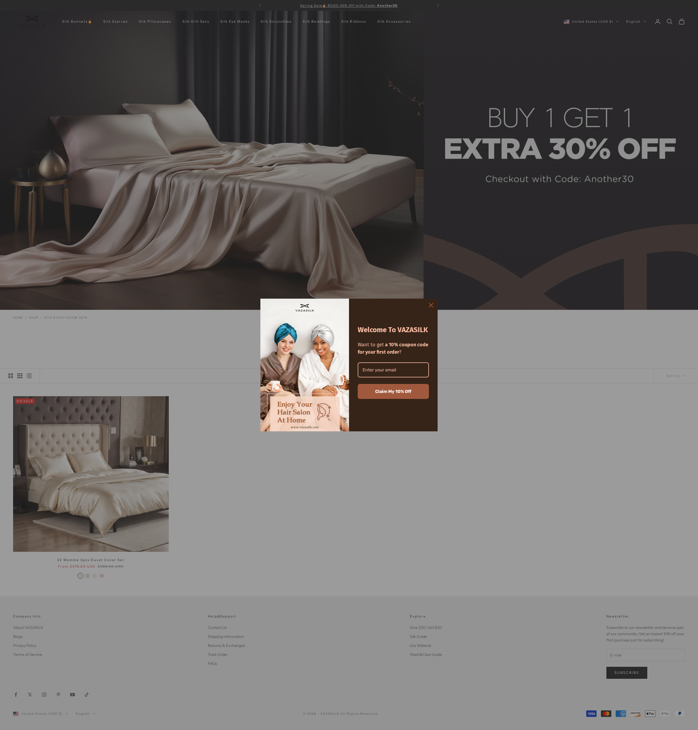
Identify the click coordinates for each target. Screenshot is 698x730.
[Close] (431, 305)
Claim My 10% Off (393, 391)
